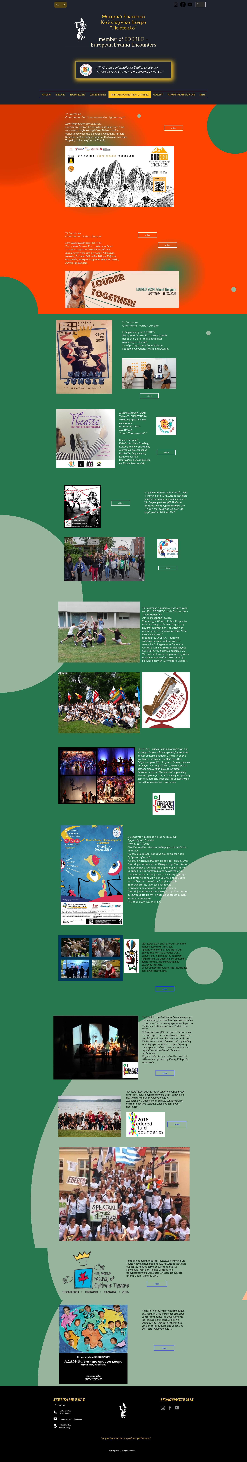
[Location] (55, 1426)
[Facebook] (170, 1408)
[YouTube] (177, 1408)
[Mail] (55, 1418)
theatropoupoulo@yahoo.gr (71, 1419)
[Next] (123, 70)
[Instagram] (163, 1408)
